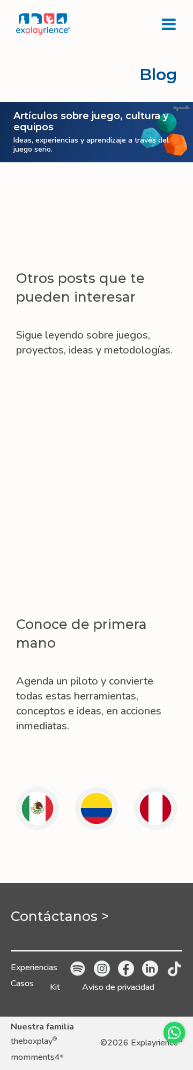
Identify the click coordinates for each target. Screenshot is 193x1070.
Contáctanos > (60, 916)
